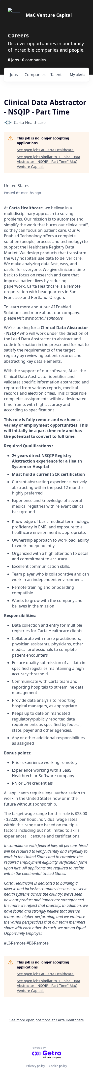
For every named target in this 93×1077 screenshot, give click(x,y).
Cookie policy (58, 1066)
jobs (14, 74)
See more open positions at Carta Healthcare (46, 1020)
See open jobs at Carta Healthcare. (45, 149)
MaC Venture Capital (49, 15)
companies (35, 74)
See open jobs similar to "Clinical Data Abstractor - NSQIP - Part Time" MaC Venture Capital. (48, 161)
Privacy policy (35, 1066)
